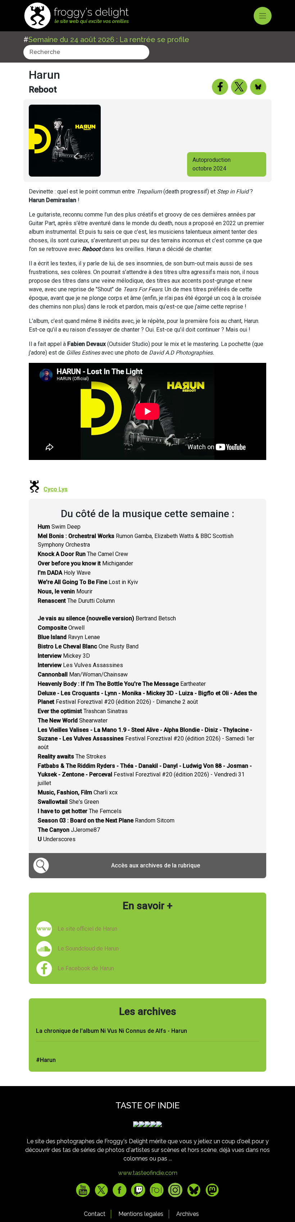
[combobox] (86, 52)
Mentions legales (140, 1213)
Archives (187, 1213)
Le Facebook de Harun (86, 968)
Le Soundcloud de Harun (88, 948)
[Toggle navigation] (263, 16)
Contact (94, 1213)
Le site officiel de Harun (87, 928)
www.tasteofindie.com (147, 1172)
